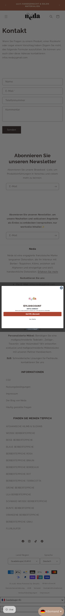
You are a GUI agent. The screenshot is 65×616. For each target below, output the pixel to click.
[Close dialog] (61, 288)
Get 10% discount (32, 314)
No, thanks (32, 319)
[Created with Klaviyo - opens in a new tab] (32, 329)
